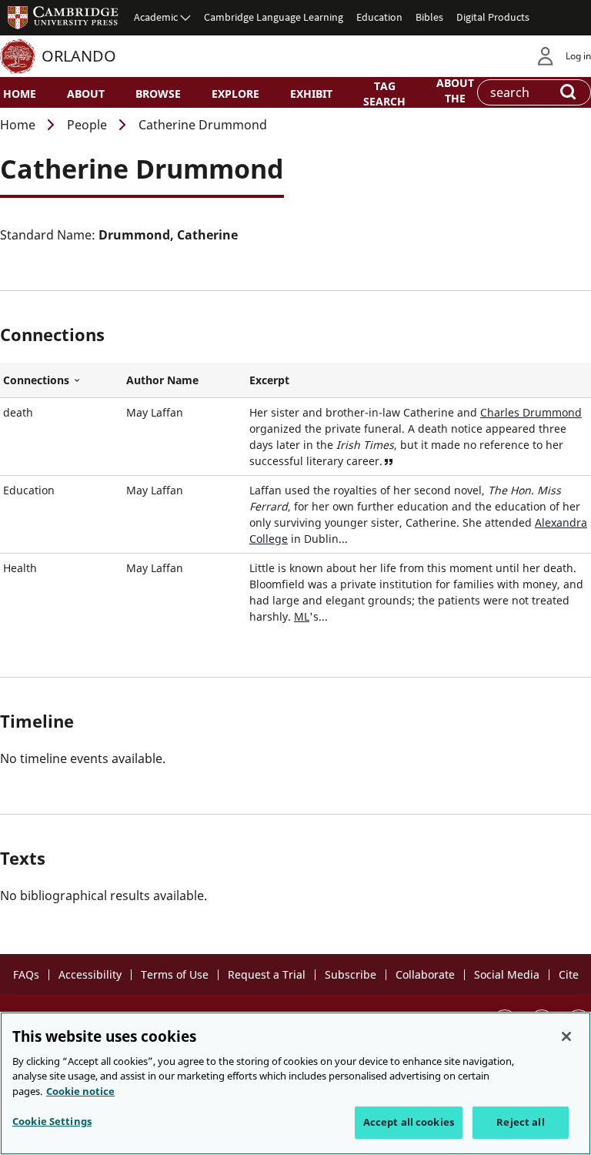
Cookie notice (80, 1091)
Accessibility (90, 974)
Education (379, 17)
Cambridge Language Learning (273, 17)
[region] (295, 1083)
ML (301, 616)
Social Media (506, 974)
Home (19, 93)
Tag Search (384, 93)
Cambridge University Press (63, 16)
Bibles (429, 17)
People (87, 124)
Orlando (79, 55)
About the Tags (455, 97)
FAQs (26, 974)
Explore (235, 93)
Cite (569, 974)
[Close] (566, 1036)
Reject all (520, 1122)
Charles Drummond (531, 412)
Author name (162, 380)
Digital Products (492, 17)
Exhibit (311, 93)
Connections (61, 380)
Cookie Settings (52, 1121)
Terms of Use (175, 974)
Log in (578, 55)
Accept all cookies (408, 1122)
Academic (156, 17)
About (86, 93)
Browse (158, 93)
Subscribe (350, 974)
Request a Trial (267, 974)
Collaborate (425, 974)
